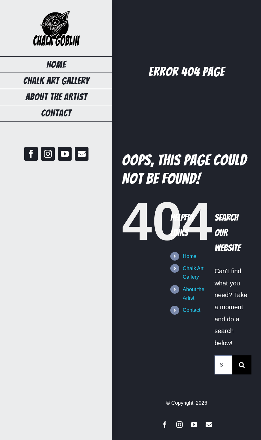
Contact (191, 310)
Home (189, 256)
